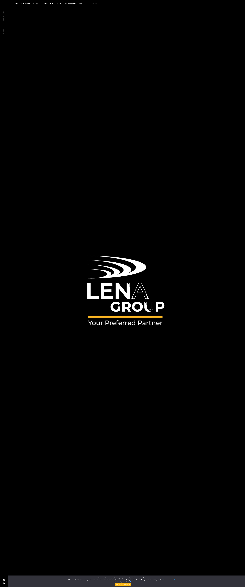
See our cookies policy (169, 580)
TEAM (58, 4)
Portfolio (48, 4)
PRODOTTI (37, 4)
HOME (16, 4)
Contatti (83, 4)
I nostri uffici (70, 4)
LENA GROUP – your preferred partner (3, 22)
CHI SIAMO (25, 4)
